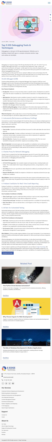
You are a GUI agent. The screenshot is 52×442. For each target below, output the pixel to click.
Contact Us (4, 414)
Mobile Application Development (9, 393)
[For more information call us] (50, 17)
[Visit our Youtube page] (13, 383)
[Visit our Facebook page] (3, 383)
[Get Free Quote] (50, 15)
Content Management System (8, 399)
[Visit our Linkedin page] (9, 383)
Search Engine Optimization (8, 407)
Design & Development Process (9, 428)
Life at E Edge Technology (7, 426)
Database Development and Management (11, 395)
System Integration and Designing (9, 403)
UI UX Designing (5, 405)
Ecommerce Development (7, 401)
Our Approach (5, 430)
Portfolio (4, 432)
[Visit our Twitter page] (6, 383)
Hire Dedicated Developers (8, 397)
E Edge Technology (40, 247)
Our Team (4, 424)
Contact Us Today (7, 253)
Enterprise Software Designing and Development (13, 391)
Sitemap (3, 434)
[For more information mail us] (50, 20)
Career (3, 417)
